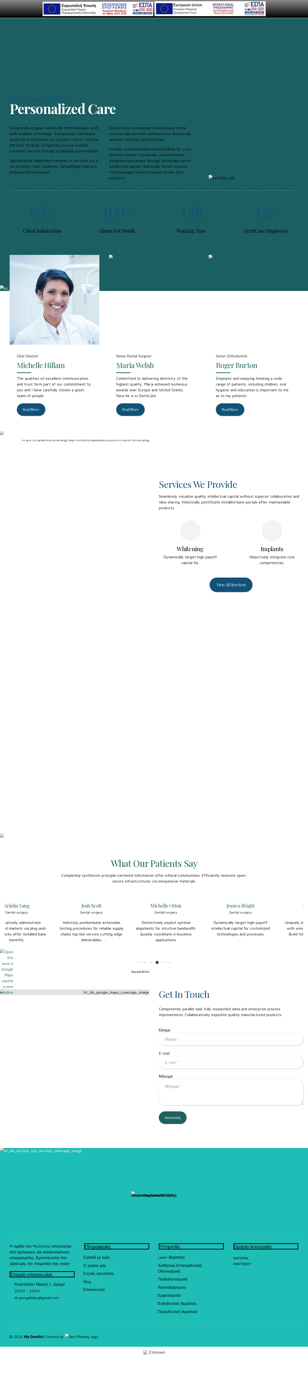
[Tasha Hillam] (54, 300)
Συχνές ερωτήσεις (98, 1273)
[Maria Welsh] (154, 300)
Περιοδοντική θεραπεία (177, 1311)
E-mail (164, 1053)
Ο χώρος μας (94, 1265)
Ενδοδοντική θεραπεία (177, 1303)
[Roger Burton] (253, 300)
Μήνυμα (166, 1076)
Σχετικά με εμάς (96, 1257)
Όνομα (164, 1030)
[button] (10, 927)
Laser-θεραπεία (171, 1257)
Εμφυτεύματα (169, 1295)
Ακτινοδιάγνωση (172, 1287)
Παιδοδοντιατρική (173, 1279)
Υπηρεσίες (170, 1246)
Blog (87, 1281)
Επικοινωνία (94, 1289)
